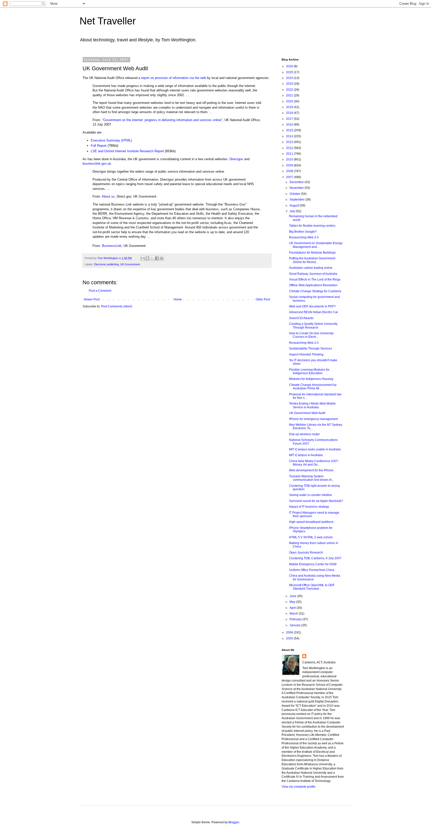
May (293, 602)
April (293, 608)
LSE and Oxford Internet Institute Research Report (127, 151)
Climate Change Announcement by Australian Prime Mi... (312, 386)
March (294, 613)
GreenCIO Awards (301, 318)
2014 (290, 136)
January (295, 625)
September (297, 199)
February (296, 619)
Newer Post (92, 299)
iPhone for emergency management (313, 419)
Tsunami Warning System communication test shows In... (311, 478)
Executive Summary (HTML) (111, 140)
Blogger (233, 822)
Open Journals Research (306, 552)
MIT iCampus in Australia (306, 455)
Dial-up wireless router (304, 434)
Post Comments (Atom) (116, 306)
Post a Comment (100, 290)
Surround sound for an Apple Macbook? (316, 501)
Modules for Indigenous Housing (311, 379)
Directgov (236, 159)
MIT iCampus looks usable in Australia (315, 449)
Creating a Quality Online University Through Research (313, 325)
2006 (290, 632)
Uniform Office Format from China (311, 570)
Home (178, 299)
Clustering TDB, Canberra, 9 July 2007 (315, 558)
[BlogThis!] (147, 258)
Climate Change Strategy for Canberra (315, 291)
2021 (290, 95)
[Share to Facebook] (156, 258)
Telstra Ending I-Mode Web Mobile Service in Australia (312, 405)
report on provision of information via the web (173, 78)
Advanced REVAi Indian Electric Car (313, 312)
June (293, 596)
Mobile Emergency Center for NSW (312, 564)
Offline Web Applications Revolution (313, 285)
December (297, 182)
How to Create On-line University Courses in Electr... (311, 335)
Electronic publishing (106, 264)
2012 (290, 148)
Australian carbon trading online (310, 268)
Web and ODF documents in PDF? (312, 306)
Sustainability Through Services (310, 348)
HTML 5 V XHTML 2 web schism (311, 537)
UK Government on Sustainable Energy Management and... (315, 244)
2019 (290, 107)
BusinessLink (111, 246)
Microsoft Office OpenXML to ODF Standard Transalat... (311, 586)
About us (108, 196)
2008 (290, 171)
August (295, 205)
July (293, 211)
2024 (290, 78)
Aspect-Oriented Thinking (306, 354)
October (295, 194)
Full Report (99, 145)
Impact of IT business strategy (309, 506)
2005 (290, 638)
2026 (290, 66)
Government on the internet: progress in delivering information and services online (162, 120)
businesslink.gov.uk (97, 163)
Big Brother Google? (303, 231)
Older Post (263, 299)
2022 (290, 89)
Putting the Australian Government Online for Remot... (312, 260)
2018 (290, 113)
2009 (290, 165)
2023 (290, 83)
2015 (290, 130)
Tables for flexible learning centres (312, 225)
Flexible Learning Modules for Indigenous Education (309, 371)
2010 (290, 159)
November (297, 188)
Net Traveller (108, 20)
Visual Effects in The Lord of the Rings (314, 279)
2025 (290, 72)
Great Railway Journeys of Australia (313, 274)
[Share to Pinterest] (161, 258)
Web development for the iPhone (311, 470)
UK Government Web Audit (307, 413)
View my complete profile (299, 786)
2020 (290, 101)
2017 (290, 119)
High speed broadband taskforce (311, 522)
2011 (290, 153)
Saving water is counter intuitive (310, 495)
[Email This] (142, 258)
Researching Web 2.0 (304, 237)
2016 (290, 124)
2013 (290, 142)
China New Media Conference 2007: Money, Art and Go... (314, 462)
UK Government (130, 264)
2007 (290, 177)
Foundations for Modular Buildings (312, 252)
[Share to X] (152, 258)
